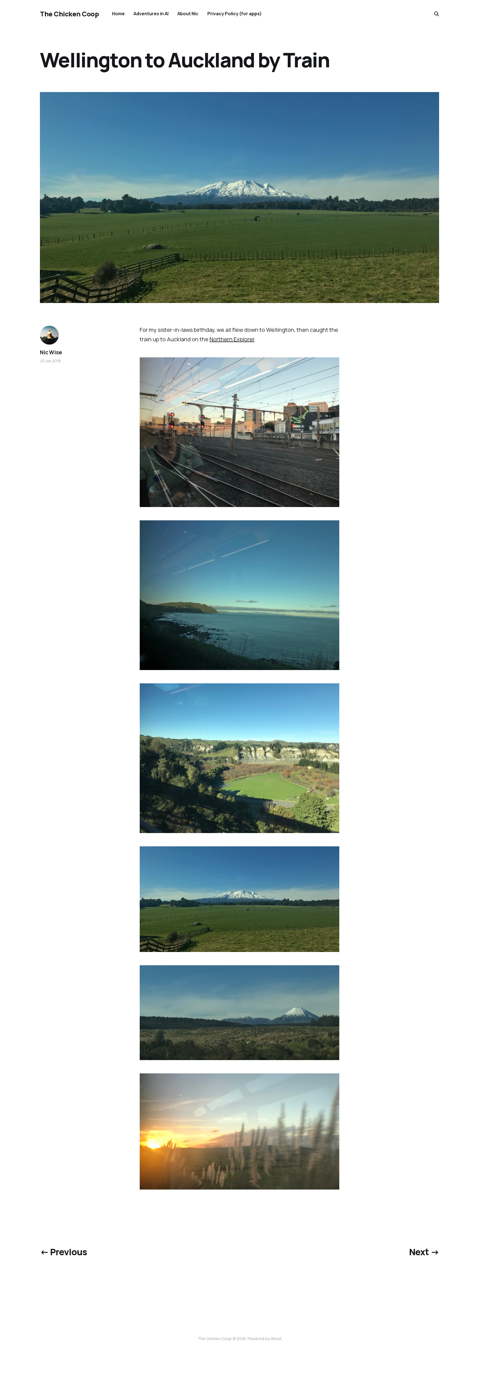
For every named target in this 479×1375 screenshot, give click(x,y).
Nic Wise (51, 352)
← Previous (63, 1252)
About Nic (187, 14)
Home (118, 14)
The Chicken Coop (69, 14)
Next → (424, 1252)
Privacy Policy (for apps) (234, 14)
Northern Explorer (232, 339)
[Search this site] (436, 14)
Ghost (276, 1338)
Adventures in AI (151, 14)
